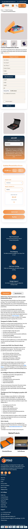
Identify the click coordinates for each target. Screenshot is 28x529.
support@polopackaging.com (9, 1)
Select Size (8, 179)
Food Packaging (4, 499)
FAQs (2, 481)
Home (2, 10)
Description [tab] (6, 293)
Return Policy (4, 487)
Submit (8, 105)
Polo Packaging (15, 315)
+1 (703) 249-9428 (22, 1)
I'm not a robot (9, 101)
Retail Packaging (9, 10)
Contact (2, 479)
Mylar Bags (3, 504)
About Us (3, 477)
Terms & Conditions (5, 485)
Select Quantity (9, 186)
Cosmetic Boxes (4, 497)
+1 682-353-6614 (6, 514)
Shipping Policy (4, 489)
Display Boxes (4, 506)
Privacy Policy (4, 483)
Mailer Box (3, 495)
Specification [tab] (18, 293)
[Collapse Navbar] (13, 6)
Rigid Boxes (3, 501)
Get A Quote (22, 5)
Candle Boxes (4, 503)
